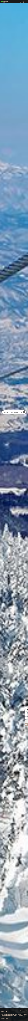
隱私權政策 (3, 1018)
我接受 (23, 1011)
